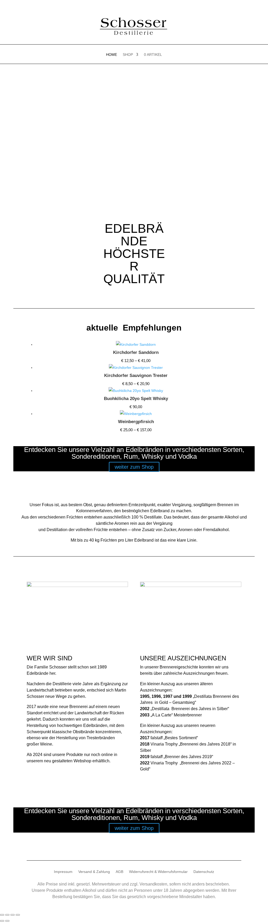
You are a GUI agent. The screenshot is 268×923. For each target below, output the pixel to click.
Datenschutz (203, 872)
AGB (119, 872)
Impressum (63, 872)
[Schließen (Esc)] (18, 915)
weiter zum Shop (134, 467)
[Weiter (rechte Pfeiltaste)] (7, 921)
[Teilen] (12, 915)
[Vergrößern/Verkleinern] (2, 915)
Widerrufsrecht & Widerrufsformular (158, 872)
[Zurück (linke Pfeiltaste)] (2, 921)
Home (111, 55)
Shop (128, 55)
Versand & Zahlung (94, 872)
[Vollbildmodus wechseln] (7, 915)
